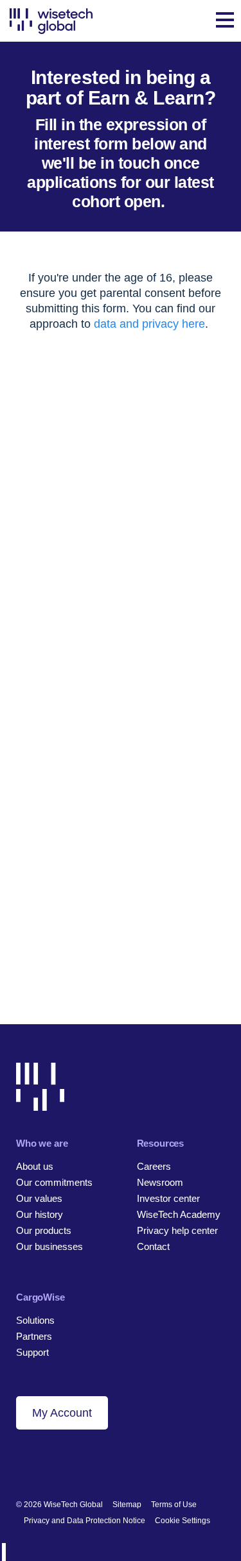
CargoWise (40, 1297)
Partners (34, 1336)
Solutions (35, 1320)
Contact (153, 1246)
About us (34, 1166)
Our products (43, 1230)
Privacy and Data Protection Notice (84, 1520)
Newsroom (160, 1182)
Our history (39, 1214)
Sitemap (126, 1504)
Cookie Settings (182, 1520)
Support (32, 1352)
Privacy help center (177, 1230)
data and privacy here (149, 323)
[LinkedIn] (22, 1462)
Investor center (168, 1198)
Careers (154, 1166)
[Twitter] (66, 1462)
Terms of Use (174, 1504)
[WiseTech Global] (51, 21)
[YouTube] (88, 1462)
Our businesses (49, 1246)
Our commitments (54, 1182)
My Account (62, 1412)
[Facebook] (44, 1462)
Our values (39, 1198)
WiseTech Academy (178, 1214)
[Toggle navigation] (225, 21)
